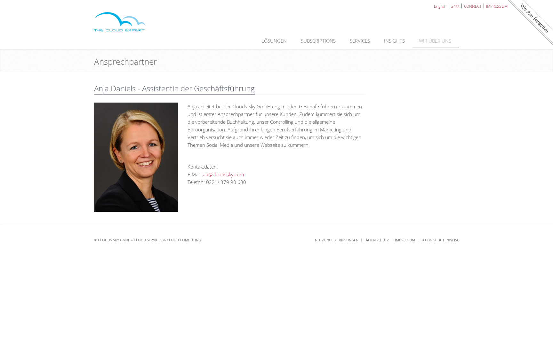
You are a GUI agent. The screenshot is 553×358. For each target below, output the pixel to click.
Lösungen (274, 40)
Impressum (405, 239)
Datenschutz (377, 239)
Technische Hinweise (440, 239)
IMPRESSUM (497, 6)
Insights (395, 40)
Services (360, 40)
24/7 (455, 6)
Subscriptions (319, 40)
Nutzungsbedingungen (336, 239)
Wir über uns (436, 40)
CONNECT (472, 6)
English (440, 6)
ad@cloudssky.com (223, 174)
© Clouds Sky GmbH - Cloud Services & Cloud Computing (147, 239)
